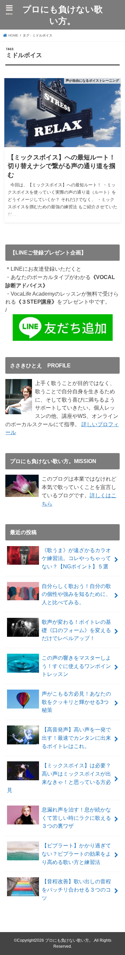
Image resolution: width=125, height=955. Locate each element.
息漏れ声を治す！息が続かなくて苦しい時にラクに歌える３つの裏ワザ (76, 818)
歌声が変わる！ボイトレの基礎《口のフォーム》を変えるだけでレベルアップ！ (76, 630)
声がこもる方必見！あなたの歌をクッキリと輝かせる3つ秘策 (76, 702)
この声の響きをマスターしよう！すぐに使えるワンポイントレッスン (76, 666)
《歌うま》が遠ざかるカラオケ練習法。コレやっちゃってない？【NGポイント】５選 (76, 558)
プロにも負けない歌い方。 (62, 15)
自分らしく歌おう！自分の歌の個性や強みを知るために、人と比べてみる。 (76, 594)
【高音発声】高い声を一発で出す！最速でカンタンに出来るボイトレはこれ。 (76, 737)
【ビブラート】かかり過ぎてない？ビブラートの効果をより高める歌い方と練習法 (76, 853)
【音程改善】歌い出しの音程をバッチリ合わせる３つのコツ (76, 889)
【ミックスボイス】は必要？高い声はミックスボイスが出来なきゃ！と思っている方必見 (59, 777)
